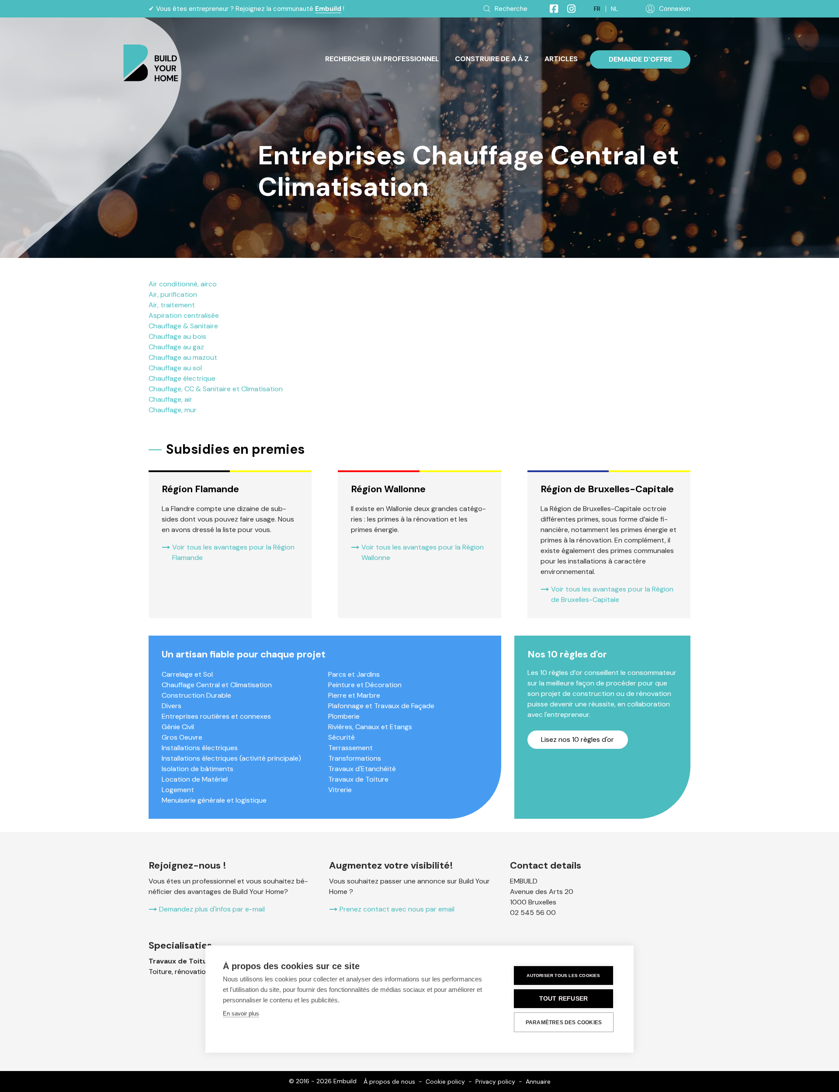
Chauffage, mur (173, 409)
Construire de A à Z (492, 58)
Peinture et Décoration (365, 684)
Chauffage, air (170, 399)
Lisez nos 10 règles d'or (577, 739)
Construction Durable (196, 695)
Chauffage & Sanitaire (183, 325)
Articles (561, 58)
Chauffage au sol (175, 367)
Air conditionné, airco (183, 284)
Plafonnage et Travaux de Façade (381, 705)
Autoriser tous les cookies (563, 975)
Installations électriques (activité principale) (231, 758)
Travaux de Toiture (358, 779)
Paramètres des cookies (564, 1022)
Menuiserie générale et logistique (214, 800)
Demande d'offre (640, 59)
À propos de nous (389, 1081)
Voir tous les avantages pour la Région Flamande (233, 552)
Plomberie (344, 716)
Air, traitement (172, 305)
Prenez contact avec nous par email (397, 909)
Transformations (354, 758)
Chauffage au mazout (183, 357)
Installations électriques (200, 747)
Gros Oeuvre (182, 737)
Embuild (328, 8)
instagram (567, 8)
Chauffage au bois (177, 336)
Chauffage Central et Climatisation (217, 684)
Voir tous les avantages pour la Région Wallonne (422, 552)
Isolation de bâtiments (197, 768)
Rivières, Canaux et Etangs (370, 726)
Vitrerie (340, 789)
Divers (171, 705)
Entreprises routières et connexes (216, 716)
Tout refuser (563, 998)
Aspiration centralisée (184, 315)
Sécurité (341, 737)
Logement (178, 789)
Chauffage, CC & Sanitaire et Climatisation (216, 388)
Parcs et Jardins (354, 674)
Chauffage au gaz (176, 346)
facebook (550, 8)
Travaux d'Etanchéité (362, 768)
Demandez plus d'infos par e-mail (212, 909)
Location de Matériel (195, 779)
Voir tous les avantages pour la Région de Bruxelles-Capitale (612, 594)
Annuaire (538, 1081)
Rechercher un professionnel (382, 58)
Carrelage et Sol (187, 674)
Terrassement (350, 747)
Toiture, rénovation (179, 971)
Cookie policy (445, 1081)
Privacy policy (495, 1081)
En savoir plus (241, 1013)
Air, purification (173, 294)
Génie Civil (178, 726)
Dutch (614, 8)
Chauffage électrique (182, 378)
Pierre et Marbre (354, 695)
